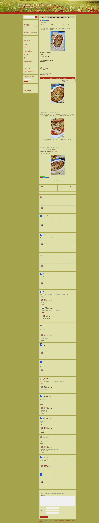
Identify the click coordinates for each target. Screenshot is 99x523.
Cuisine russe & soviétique (27, 48)
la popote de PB (45, 417)
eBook (27, 25)
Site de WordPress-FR (27, 91)
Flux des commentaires (27, 90)
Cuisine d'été (48, 180)
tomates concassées (50, 182)
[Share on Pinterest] (41, 20)
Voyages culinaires (26, 72)
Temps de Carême (26, 65)
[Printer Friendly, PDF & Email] (42, 176)
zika (43, 361)
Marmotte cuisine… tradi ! (38, 4)
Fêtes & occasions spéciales (28, 51)
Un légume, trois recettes (27, 69)
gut (43, 254)
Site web (41, 512)
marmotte (45, 224)
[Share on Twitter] (44, 20)
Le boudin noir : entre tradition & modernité (30, 55)
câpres (43, 181)
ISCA (45, 307)
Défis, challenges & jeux (27, 50)
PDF (29, 25)
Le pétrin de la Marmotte (27, 57)
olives (63, 181)
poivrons (41, 182)
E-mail (41, 510)
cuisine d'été (49, 181)
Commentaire (42, 495)
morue (62, 181)
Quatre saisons (26, 62)
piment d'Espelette (71, 181)
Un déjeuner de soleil (53, 151)
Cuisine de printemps (27, 47)
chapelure (45, 181)
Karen (44, 456)
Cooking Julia (45, 378)
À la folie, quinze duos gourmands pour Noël (30, 26)
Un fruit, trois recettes (27, 68)
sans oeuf (45, 182)
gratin (56, 181)
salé (43, 182)
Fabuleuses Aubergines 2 (27, 24)
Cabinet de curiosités (27, 40)
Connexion (25, 87)
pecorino (66, 181)
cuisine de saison (53, 181)
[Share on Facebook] (47, 20)
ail (41, 181)
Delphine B (45, 273)
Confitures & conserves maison (28, 41)
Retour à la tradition (26, 64)
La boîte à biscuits (26, 54)
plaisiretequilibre (45, 196)
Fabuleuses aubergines (27, 32)
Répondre (41, 221)
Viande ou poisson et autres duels (29, 71)
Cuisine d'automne (43, 180)
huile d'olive (59, 181)
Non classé (25, 58)
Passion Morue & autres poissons (54, 180)
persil (68, 181)
